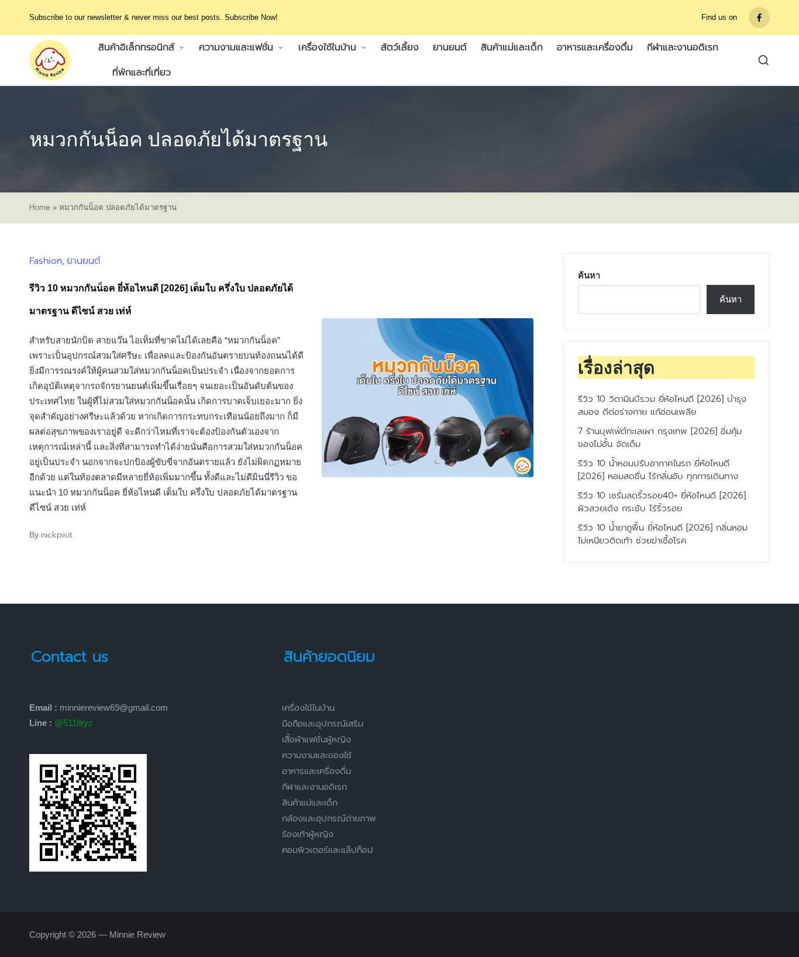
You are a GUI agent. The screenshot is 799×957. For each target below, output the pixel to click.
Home (39, 208)
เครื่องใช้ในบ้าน (308, 707)
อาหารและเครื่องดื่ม (316, 771)
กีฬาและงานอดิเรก (314, 786)
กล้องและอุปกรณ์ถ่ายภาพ (329, 818)
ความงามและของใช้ (317, 755)
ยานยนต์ (84, 261)
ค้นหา (589, 275)
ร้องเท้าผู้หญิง (307, 834)
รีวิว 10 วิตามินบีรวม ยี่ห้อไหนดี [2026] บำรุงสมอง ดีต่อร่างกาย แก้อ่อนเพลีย (662, 406)
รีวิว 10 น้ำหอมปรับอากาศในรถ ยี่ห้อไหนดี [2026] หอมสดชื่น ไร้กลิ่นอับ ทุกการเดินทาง (658, 470)
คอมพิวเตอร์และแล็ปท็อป (327, 850)
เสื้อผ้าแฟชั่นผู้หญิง (316, 739)
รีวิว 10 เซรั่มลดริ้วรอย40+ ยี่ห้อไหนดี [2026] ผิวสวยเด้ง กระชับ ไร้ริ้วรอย (662, 502)
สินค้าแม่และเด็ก (309, 802)
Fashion (45, 261)
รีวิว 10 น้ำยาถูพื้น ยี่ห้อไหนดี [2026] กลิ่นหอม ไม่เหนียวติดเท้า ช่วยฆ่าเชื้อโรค (663, 534)
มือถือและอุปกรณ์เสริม (322, 723)
